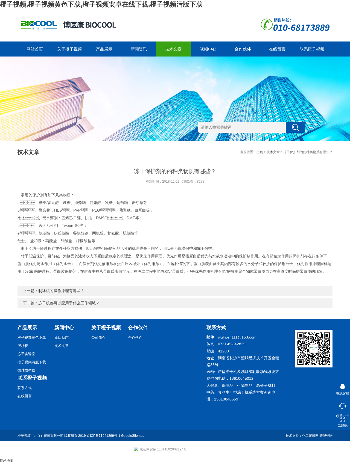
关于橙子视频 (69, 49)
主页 (259, 152)
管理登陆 (325, 436)
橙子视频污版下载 (32, 362)
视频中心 (208, 49)
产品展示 (104, 49)
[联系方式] (342, 404)
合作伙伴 (243, 49)
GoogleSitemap (132, 436)
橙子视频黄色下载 (32, 338)
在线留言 (277, 49)
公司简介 (98, 338)
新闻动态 (61, 338)
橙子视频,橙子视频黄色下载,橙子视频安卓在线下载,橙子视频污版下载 (101, 4)
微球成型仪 (26, 370)
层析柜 (23, 346)
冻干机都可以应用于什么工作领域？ (69, 303)
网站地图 (6, 460)
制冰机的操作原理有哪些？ (61, 291)
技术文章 (173, 49)
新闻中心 (64, 327)
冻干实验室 (26, 354)
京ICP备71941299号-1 (103, 436)
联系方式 (25, 388)
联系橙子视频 (312, 49)
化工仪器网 (310, 436)
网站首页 (35, 49)
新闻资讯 (139, 49)
